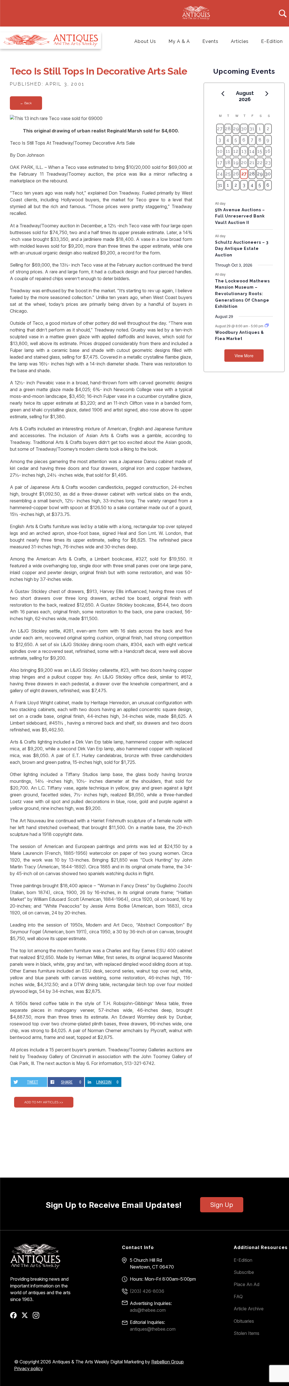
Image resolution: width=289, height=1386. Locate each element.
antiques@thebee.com (153, 1329)
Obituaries (244, 1321)
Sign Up (221, 1204)
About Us (145, 41)
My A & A (179, 41)
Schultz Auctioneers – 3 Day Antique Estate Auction (241, 248)
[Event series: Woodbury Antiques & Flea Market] (267, 325)
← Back (26, 103)
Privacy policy (28, 1368)
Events (210, 41)
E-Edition (272, 41)
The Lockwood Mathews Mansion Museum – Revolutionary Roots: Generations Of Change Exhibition (242, 294)
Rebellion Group (167, 1362)
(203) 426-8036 (147, 1291)
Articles (240, 41)
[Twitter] (26, 1317)
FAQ (238, 1296)
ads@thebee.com (148, 1310)
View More (244, 355)
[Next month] (266, 93)
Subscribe (244, 1272)
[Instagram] (38, 1317)
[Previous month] (222, 93)
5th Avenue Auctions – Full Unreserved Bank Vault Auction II (240, 216)
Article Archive (249, 1308)
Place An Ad (246, 1284)
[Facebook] (15, 1317)
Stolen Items (246, 1333)
